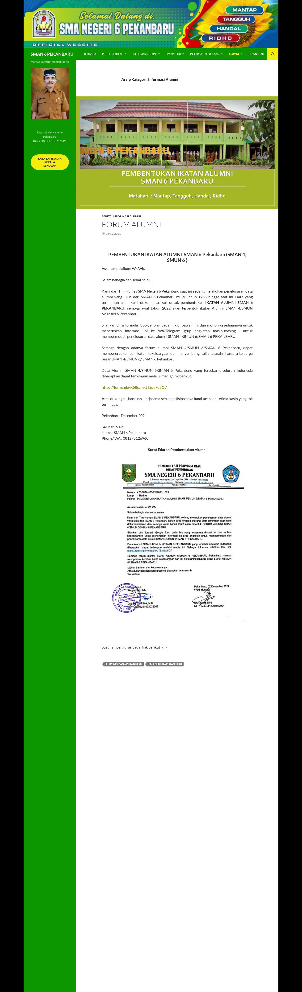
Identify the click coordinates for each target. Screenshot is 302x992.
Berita (107, 216)
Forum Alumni (131, 224)
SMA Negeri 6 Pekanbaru (165, 663)
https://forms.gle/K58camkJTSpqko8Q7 (134, 387)
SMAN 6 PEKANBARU (52, 54)
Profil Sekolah (112, 53)
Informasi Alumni (127, 216)
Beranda (90, 53)
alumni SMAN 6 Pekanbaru (124, 663)
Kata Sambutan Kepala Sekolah (50, 162)
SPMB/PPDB (173, 53)
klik (164, 647)
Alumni (234, 53)
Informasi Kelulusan (204, 53)
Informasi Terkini (144, 53)
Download (256, 53)
